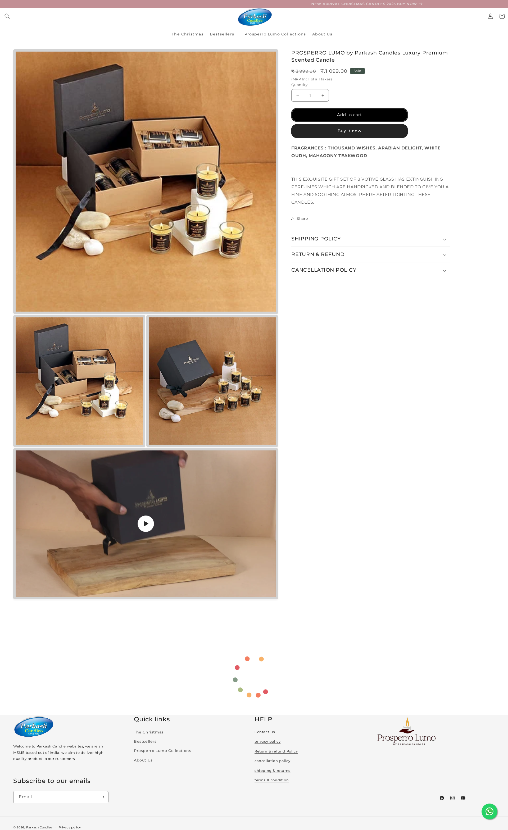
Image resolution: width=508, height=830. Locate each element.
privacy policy (267, 741)
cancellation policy (272, 761)
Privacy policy (70, 827)
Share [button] (302, 218)
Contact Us (265, 732)
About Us (143, 760)
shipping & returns (273, 770)
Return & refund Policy (276, 751)
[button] (7, 16)
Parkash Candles (39, 827)
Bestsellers (145, 741)
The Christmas (149, 732)
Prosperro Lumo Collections (162, 750)
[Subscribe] (102, 797)
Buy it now (349, 131)
